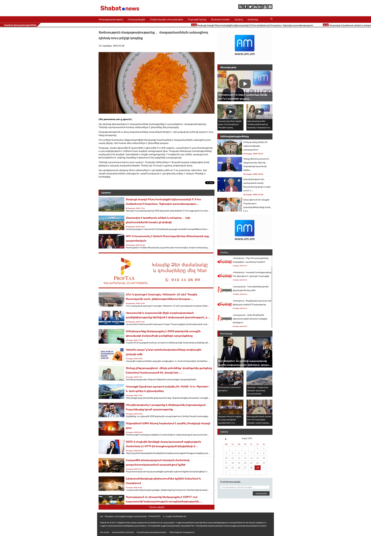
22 (257, 463)
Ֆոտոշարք (226, 333)
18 (232, 463)
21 (251, 463)
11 (233, 458)
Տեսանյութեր (228, 67)
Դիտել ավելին (156, 507)
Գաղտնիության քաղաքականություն (152, 532)
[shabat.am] (120, 11)
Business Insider (220, 19)
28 (251, 467)
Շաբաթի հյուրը (197, 19)
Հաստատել (261, 493)
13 (245, 458)
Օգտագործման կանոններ (123, 532)
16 (264, 458)
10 (226, 458)
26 (239, 467)
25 (232, 467)
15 (257, 458)
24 (226, 467)
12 (239, 458)
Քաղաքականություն (111, 19)
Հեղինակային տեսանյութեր (166, 19)
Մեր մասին (104, 532)
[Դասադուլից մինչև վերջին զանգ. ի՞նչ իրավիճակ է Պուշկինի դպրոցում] (230, 111)
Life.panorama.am (109, 119)
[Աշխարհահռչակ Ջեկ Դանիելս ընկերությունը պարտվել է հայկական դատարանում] (259, 111)
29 (257, 467)
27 (245, 467)
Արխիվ (224, 431)
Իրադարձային (136, 19)
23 (264, 463)
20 (245, 463)
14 (251, 458)
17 (226, 463)
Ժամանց (253, 19)
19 (239, 463)
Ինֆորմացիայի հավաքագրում (181, 532)
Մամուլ (238, 19)
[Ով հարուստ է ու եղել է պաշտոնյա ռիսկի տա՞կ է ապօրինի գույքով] (244, 85)
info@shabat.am (179, 516)
